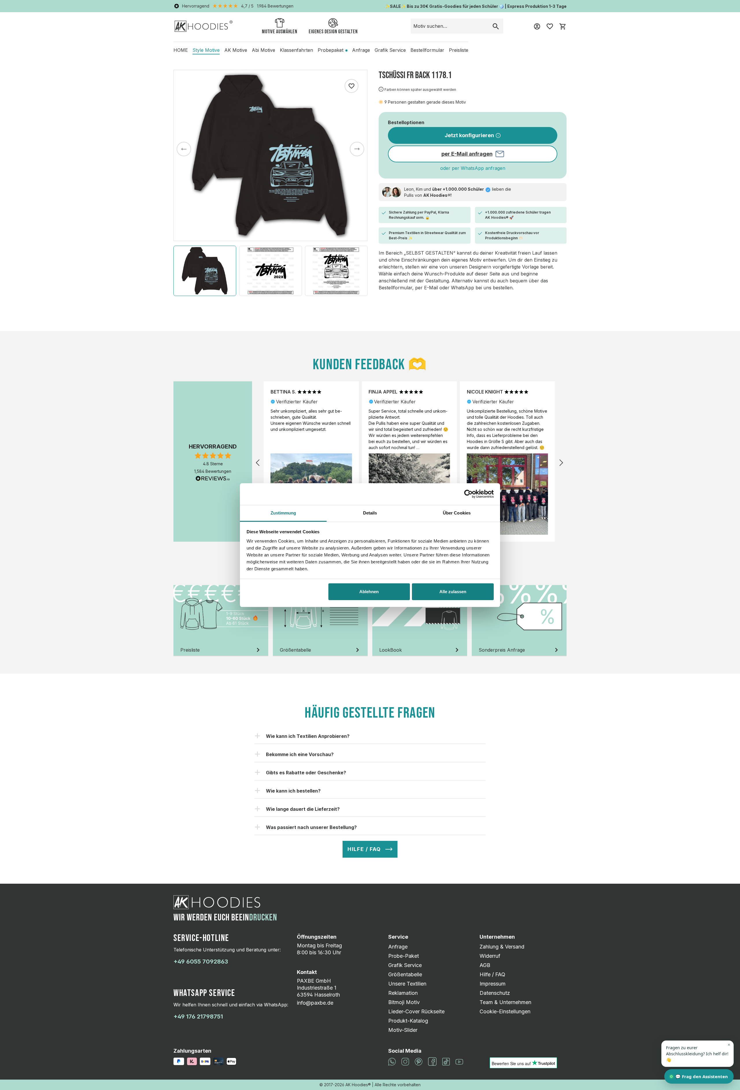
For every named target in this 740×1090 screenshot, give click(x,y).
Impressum (493, 984)
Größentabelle (405, 974)
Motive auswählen (279, 32)
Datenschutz (495, 993)
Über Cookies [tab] (457, 512)
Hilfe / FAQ (492, 974)
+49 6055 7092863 (200, 961)
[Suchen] (495, 26)
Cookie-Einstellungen (505, 1011)
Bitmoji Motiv (404, 1002)
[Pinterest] (418, 1061)
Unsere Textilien (407, 984)
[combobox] (450, 26)
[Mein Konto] (537, 26)
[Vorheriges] (184, 149)
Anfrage (398, 947)
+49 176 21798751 (198, 1016)
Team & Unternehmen (505, 1002)
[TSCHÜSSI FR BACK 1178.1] (270, 155)
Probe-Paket (403, 956)
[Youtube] (459, 1061)
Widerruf (490, 956)
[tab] (220, 620)
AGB (485, 965)
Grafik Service (405, 965)
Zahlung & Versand (502, 947)
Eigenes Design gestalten (333, 32)
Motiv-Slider (402, 1030)
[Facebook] (432, 1061)
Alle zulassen (452, 591)
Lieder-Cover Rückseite (416, 1011)
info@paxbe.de (315, 1003)
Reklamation (403, 993)
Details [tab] (370, 512)
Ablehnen (369, 591)
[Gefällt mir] (351, 86)
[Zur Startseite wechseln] (204, 26)
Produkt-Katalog (408, 1021)
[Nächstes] (357, 149)
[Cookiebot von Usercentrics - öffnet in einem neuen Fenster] (468, 494)
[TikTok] (446, 1061)
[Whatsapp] (392, 1061)
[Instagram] (405, 1061)
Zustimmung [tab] (283, 512)
